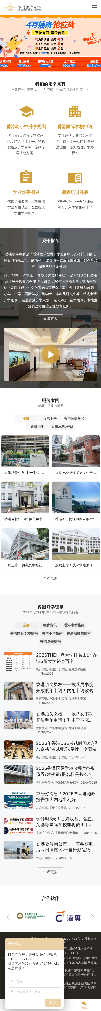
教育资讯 (42, 669)
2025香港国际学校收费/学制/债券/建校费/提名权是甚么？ (65, 771)
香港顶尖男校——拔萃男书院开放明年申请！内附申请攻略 (64, 687)
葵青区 (88, 970)
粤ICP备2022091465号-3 (66, 938)
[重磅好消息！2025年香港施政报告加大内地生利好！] (18, 800)
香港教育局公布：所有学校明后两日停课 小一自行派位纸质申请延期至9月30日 (65, 847)
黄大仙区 (81, 962)
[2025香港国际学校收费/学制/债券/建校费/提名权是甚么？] (18, 775)
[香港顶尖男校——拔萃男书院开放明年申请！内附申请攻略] (18, 691)
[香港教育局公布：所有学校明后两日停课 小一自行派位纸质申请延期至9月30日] (18, 851)
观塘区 (79, 970)
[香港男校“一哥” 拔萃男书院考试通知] (25, 503)
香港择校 (90, 938)
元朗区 (86, 958)
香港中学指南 (58, 698)
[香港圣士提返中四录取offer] (76, 503)
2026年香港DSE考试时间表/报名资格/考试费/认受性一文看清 (66, 746)
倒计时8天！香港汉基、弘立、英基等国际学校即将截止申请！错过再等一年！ (66, 822)
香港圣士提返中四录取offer (76, 519)
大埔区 (77, 958)
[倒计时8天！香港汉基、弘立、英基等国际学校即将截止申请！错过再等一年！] (18, 826)
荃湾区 (64, 975)
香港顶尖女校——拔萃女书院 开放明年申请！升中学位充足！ (64, 717)
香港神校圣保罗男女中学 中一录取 (77, 472)
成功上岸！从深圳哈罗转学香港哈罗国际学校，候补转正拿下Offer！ (77, 565)
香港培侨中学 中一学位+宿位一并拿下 (26, 472)
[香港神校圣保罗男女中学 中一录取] (76, 456)
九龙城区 (68, 970)
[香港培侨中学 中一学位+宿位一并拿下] (25, 456)
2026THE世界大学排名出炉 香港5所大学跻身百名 (66, 658)
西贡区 (86, 983)
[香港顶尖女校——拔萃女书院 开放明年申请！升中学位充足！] (18, 721)
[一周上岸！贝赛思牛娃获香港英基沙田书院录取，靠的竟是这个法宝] (25, 549)
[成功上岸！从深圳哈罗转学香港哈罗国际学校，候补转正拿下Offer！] (76, 549)
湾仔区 (70, 962)
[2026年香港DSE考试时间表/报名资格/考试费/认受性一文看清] (18, 750)
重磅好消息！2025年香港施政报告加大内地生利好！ (66, 796)
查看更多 (50, 319)
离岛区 (67, 958)
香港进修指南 (77, 669)
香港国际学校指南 (67, 782)
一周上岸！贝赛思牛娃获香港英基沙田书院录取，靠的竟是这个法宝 (26, 565)
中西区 (92, 962)
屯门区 (82, 987)
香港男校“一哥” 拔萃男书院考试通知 (26, 519)
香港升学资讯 (58, 669)
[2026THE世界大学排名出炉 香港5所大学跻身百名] (18, 662)
